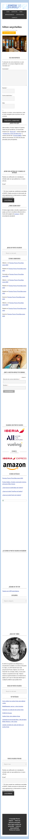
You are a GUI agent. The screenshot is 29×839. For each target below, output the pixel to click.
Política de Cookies (14, 830)
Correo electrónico (7, 95)
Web (3, 103)
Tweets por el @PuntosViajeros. (10, 591)
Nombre (4, 88)
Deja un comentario (9, 32)
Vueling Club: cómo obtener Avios (11, 716)
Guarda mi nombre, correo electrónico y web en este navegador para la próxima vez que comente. (13, 114)
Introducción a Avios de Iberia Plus (12, 133)
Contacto (16, 214)
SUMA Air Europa (7, 713)
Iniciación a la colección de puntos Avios (13, 709)
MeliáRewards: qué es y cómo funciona (12, 706)
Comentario (5, 69)
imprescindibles (17, 135)
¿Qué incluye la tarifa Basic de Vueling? (12, 487)
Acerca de (12, 131)
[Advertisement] (15, 23)
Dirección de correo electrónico (11, 379)
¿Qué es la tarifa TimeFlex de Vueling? (12, 491)
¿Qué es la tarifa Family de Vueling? (11, 495)
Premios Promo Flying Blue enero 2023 (12, 478)
